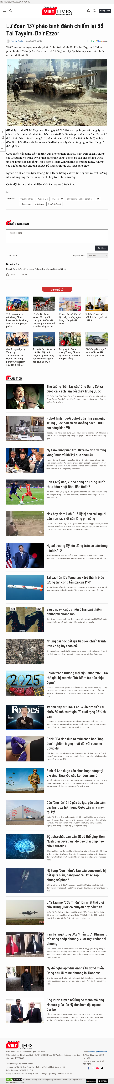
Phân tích (15, 379)
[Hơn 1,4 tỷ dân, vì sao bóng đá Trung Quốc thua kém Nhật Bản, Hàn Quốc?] (25, 492)
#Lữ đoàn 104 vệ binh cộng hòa (79, 199)
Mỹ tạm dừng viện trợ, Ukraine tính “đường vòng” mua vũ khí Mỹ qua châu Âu (76, 452)
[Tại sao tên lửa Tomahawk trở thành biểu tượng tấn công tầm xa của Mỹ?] (25, 587)
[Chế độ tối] (94, 11)
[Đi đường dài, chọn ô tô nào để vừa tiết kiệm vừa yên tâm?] (97, 339)
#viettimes (39, 204)
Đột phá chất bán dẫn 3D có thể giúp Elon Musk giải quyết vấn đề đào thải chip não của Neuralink (76, 841)
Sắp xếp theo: (79, 255)
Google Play (103, 1081)
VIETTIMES (57, 11)
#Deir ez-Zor (43, 199)
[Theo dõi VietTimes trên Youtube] (97, 1068)
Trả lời (24, 274)
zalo (93, 1068)
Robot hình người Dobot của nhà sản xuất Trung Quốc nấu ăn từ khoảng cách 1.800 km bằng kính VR (76, 423)
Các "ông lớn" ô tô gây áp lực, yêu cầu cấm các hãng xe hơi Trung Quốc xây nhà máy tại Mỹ (76, 807)
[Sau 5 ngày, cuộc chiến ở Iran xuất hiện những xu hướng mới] (25, 619)
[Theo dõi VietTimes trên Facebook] (88, 1068)
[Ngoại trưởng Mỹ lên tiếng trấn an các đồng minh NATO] (25, 555)
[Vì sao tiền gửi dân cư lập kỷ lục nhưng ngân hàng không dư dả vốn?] (70, 304)
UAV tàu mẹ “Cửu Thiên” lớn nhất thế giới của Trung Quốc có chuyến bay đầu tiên (75, 904)
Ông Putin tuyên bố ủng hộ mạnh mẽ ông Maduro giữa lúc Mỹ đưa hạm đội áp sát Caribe (75, 1004)
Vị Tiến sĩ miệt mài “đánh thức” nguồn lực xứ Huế (97, 317)
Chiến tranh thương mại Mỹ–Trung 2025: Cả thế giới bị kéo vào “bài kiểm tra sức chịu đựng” (77, 677)
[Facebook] (87, 41)
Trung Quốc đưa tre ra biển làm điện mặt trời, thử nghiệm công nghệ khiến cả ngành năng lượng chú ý (44, 355)
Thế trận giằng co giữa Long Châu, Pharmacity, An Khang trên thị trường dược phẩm (17, 320)
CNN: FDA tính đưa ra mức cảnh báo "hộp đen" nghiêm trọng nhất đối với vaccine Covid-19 (75, 743)
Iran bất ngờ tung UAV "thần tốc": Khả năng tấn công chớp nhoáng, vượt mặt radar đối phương (77, 939)
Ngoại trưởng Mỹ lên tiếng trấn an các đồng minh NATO (77, 547)
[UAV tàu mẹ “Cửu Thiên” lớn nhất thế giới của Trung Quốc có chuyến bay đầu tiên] (25, 912)
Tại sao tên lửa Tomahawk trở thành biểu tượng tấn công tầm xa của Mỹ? (75, 579)
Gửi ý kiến (101, 248)
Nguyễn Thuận (17, 41)
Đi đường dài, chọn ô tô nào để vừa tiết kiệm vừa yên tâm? (96, 352)
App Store (91, 1081)
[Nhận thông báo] (88, 11)
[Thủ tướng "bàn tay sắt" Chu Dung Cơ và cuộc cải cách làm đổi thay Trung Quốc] (25, 396)
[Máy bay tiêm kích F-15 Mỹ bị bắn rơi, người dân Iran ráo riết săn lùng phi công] (25, 523)
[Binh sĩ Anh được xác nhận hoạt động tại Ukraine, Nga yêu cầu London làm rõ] (25, 780)
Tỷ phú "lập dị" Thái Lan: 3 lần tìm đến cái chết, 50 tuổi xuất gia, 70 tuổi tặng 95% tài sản (76, 711)
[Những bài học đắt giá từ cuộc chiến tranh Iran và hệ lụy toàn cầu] (25, 651)
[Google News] (102, 41)
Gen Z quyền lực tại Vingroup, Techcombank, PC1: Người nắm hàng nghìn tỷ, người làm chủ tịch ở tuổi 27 (16, 357)
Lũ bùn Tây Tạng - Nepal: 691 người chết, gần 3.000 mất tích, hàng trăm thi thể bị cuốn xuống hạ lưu (44, 320)
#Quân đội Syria (26, 199)
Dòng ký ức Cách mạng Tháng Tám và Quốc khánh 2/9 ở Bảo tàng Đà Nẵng (70, 354)
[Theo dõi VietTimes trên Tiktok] (102, 1068)
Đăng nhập (105, 11)
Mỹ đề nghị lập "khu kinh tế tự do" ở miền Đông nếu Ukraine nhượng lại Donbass (75, 970)
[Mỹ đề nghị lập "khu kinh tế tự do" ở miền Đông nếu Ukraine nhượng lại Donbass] (25, 978)
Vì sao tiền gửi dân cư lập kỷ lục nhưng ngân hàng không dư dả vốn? (70, 319)
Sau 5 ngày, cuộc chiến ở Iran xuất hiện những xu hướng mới (74, 611)
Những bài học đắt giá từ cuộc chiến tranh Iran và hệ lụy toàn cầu (76, 643)
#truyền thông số (54, 204)
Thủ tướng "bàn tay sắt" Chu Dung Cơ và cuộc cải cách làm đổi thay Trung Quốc (75, 388)
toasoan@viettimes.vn (97, 1051)
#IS (98, 199)
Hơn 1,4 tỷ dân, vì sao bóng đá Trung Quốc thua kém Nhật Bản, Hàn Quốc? (76, 484)
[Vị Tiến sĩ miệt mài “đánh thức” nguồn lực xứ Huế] (97, 304)
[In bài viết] (92, 41)
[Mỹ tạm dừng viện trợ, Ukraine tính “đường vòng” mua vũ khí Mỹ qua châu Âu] (25, 460)
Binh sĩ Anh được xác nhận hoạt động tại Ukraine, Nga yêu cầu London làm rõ (75, 772)
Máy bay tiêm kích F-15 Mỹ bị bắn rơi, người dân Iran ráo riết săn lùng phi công (76, 516)
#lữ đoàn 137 (57, 199)
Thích (12, 274)
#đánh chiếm (25, 204)
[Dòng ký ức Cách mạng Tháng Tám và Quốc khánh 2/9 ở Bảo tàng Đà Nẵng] (70, 339)
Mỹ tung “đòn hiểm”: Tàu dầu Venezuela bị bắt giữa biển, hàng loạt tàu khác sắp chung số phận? (76, 875)
